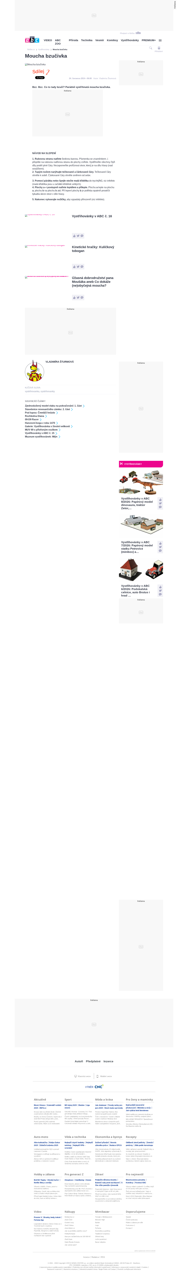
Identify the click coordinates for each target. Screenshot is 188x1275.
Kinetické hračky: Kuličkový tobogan (93, 249)
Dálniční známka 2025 (49, 1145)
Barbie (97, 1222)
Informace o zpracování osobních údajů (126, 1267)
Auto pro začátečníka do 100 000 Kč (78, 1236)
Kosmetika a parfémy (102, 1231)
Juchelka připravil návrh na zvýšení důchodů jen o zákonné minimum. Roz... (108, 1160)
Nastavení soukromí (54, 1269)
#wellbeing (79, 1180)
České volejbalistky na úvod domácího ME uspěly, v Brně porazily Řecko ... (78, 1117)
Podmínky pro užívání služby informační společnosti (91, 1267)
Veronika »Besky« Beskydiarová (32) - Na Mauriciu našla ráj (139, 1125)
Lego (97, 1225)
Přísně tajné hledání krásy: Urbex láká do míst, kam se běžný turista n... (47, 1197)
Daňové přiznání (102, 1143)
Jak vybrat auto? (71, 1245)
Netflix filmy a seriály (43, 1183)
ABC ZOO (58, 42)
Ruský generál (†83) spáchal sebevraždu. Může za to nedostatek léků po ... (47, 1123)
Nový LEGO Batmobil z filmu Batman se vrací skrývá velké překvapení (139, 1197)
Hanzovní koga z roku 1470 (40, 423)
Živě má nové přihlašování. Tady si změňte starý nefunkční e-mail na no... (139, 1192)
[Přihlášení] (159, 47)
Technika (86, 40)
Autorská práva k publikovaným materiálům (55, 1267)
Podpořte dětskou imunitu (106, 1180)
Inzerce (108, 1061)
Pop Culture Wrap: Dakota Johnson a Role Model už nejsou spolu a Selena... (78, 1195)
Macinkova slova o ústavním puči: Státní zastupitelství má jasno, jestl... (108, 1122)
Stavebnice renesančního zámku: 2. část (47, 409)
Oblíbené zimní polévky (136, 1143)
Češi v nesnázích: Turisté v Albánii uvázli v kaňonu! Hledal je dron (107, 1118)
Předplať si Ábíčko (127, 33)
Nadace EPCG (116, 1145)
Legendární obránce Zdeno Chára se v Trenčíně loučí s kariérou (48, 1225)
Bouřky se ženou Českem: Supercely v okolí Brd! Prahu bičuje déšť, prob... (48, 1118)
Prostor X (38, 1217)
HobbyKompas (70, 1234)
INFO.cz (43, 1108)
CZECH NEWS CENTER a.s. (76, 1263)
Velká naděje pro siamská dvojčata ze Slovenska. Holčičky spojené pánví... (139, 1115)
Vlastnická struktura (70, 1269)
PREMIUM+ (149, 40)
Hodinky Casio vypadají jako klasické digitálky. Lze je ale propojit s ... (78, 1153)
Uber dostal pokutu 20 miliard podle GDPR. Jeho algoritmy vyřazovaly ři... (108, 1150)
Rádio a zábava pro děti (134, 1222)
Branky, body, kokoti (52, 1217)
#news (88, 1180)
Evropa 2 (129, 1228)
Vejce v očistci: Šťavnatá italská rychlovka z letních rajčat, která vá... (139, 1160)
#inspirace (69, 1180)
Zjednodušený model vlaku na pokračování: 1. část (53, 406)
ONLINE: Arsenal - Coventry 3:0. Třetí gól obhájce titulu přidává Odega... (78, 1113)
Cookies (145, 1267)
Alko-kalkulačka (41, 1143)
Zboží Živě (68, 1220)
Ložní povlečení (100, 1239)
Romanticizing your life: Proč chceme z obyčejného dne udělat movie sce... (78, 1190)
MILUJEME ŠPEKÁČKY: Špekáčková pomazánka (139, 1120)
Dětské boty (99, 1236)
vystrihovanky (48, 391)
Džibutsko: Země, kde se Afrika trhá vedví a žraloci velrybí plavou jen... (46, 1192)
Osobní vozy (69, 1222)
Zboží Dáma (69, 1225)
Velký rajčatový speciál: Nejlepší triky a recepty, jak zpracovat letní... (140, 1150)
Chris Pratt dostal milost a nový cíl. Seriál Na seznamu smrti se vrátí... (77, 1162)
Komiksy (112, 40)
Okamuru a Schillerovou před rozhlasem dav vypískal (44, 1234)
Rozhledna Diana (34, 416)
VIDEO (48, 40)
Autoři (79, 1061)
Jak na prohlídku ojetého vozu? (76, 1231)
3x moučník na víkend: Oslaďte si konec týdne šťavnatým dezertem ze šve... (139, 1155)
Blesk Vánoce (40, 1105)
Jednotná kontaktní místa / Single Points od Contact (97, 1269)
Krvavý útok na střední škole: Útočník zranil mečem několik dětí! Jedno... (47, 1113)
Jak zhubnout (101, 1105)
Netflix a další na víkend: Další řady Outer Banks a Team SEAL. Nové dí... (78, 1158)
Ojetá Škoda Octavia (72, 1242)
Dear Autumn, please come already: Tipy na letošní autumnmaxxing (77, 1185)
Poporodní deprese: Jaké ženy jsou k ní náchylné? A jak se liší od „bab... (108, 1190)
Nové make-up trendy (114, 1108)
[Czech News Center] (99, 1086)
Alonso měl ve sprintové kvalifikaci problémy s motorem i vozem (46, 1160)
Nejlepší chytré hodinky (75, 1143)
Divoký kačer (53, 1180)
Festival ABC (140, 1183)
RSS (103, 1257)
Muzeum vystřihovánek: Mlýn (41, 436)
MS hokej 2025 (71, 1105)
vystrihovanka (32, 391)
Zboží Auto (68, 1239)
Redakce (95, 1257)
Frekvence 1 (130, 1225)
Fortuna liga (39, 1220)
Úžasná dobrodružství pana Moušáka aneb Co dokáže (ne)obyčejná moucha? (92, 281)
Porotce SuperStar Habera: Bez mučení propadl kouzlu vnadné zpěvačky (106, 1113)
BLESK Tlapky (40, 1180)
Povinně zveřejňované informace (129, 1269)
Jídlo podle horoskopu (144, 1145)
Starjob (128, 1217)
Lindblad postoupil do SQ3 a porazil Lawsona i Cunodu (46, 1150)
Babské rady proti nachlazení (107, 1183)
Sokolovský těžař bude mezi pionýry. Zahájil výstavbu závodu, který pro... (108, 1155)
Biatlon (82, 1105)
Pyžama (98, 1228)
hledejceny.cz (69, 1217)
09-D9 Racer (32, 419)
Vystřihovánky (130, 40)
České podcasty (132, 1220)
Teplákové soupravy (102, 1234)
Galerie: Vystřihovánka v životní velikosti (47, 426)
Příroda (73, 40)
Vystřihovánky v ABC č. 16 (92, 216)
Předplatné (93, 1061)
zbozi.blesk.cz (70, 1228)
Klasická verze (84, 1076)
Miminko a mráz (144, 1108)
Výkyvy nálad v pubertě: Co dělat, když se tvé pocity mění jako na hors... (140, 1187)
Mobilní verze (106, 1076)
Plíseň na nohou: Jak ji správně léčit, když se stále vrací (108, 1195)
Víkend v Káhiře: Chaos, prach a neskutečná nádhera (45, 1187)
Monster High (100, 1220)
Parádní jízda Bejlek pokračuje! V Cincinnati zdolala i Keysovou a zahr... (78, 1122)
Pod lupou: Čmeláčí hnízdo (40, 412)
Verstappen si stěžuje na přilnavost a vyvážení (47, 1155)
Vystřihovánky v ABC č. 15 (39, 433)
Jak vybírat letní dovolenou (137, 1110)
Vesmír (99, 40)
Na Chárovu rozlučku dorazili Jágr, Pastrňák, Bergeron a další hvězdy (46, 1230)
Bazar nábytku (100, 1242)
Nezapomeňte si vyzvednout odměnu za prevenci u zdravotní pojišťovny (108, 1200)
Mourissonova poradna (136, 1180)
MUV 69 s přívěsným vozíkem (41, 429)
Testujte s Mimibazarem (103, 1217)
